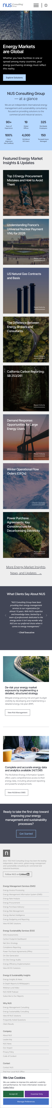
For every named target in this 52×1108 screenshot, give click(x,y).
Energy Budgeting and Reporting (16, 919)
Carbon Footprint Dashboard (14, 939)
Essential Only (37, 1094)
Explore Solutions (14, 77)
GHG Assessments (10, 935)
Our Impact (7, 1048)
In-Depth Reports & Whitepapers (16, 983)
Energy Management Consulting (16, 1007)
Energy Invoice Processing (13, 890)
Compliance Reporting (12, 947)
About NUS (7, 1035)
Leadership (7, 1039)
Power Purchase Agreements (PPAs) (17, 951)
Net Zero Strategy (10, 943)
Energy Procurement (11, 902)
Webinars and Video (11, 987)
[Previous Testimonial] (5, 615)
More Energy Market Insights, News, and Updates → (26, 570)
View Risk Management (17, 712)
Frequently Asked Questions (14, 1020)
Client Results (8, 1024)
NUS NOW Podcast (10, 992)
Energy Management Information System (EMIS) (22, 894)
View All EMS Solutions (12, 923)
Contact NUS (8, 1067)
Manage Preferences (26, 1101)
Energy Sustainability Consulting (16, 1011)
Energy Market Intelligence (14, 915)
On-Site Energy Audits (12, 960)
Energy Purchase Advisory (13, 907)
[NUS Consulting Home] (13, 5)
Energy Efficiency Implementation (16, 964)
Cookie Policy (8, 1087)
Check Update (38, 502)
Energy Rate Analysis (11, 898)
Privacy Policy (8, 1052)
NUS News (7, 1043)
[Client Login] (45, 5)
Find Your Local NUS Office (13, 1071)
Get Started (26, 833)
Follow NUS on (12, 874)
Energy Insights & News (12, 979)
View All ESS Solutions (11, 968)
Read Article (39, 209)
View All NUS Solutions (12, 1015)
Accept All (13, 1094)
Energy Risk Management (13, 911)
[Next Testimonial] (46, 615)
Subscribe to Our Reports (13, 996)
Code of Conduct (9, 1056)
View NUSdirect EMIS (16, 792)
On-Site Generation (11, 955)
